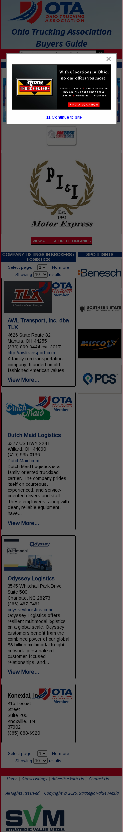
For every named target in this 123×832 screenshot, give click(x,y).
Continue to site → (66, 117)
